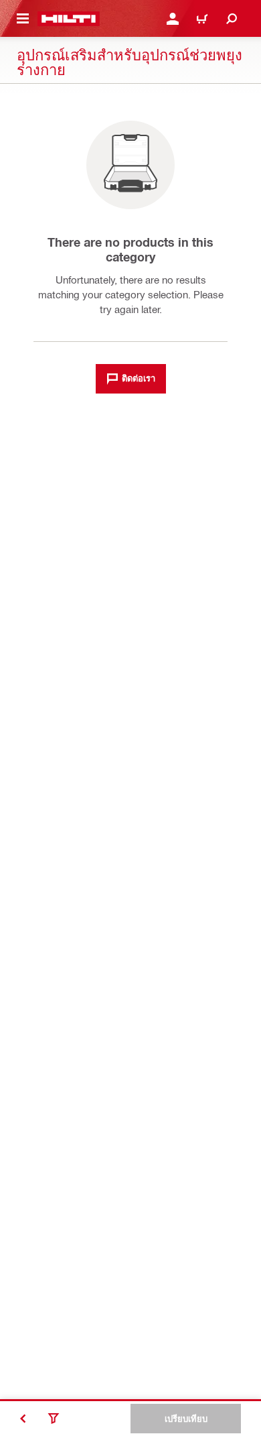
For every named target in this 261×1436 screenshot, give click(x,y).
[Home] (68, 18)
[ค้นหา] (231, 19)
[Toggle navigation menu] (22, 19)
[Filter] (53, 1418)
